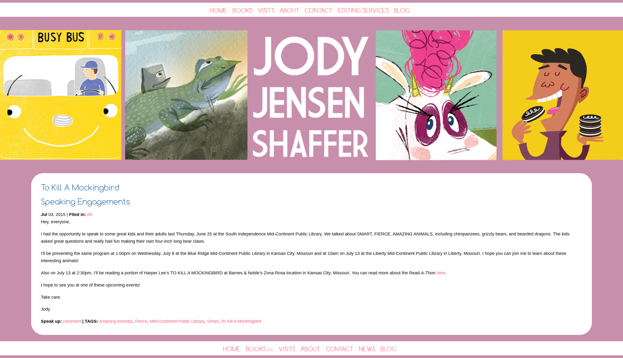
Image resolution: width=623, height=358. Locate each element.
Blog (402, 10)
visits (287, 349)
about (311, 349)
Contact (319, 10)
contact (340, 349)
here (441, 272)
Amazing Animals (116, 321)
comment (72, 321)
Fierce (141, 321)
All (89, 214)
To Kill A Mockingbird (241, 321)
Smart (213, 321)
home (232, 349)
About (290, 10)
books (259, 349)
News (367, 349)
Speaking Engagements (85, 201)
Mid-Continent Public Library (177, 321)
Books (242, 10)
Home (218, 10)
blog (388, 349)
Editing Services (363, 10)
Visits (266, 10)
